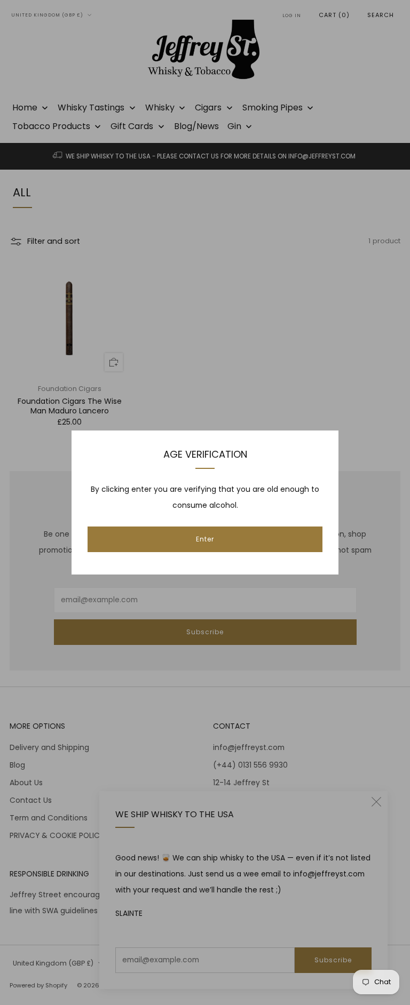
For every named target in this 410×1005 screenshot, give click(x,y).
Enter (205, 539)
